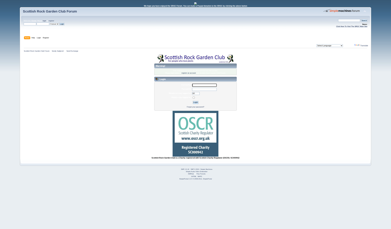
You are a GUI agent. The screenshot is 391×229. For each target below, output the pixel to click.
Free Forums (201, 174)
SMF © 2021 (195, 169)
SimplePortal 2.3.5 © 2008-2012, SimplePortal (195, 179)
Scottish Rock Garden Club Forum (50, 11)
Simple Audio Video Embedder (196, 171)
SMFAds (191, 174)
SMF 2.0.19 (185, 169)
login (44, 21)
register (51, 21)
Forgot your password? (195, 107)
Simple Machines (206, 169)
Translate (364, 46)
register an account (188, 73)
